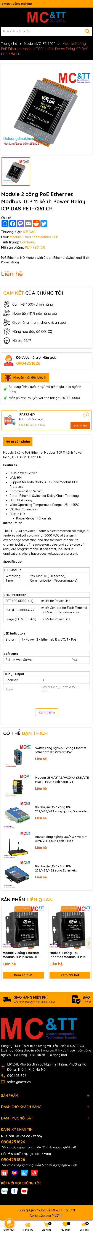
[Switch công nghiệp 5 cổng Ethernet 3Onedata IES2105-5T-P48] (17, 756)
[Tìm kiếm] (87, 31)
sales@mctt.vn (19, 1082)
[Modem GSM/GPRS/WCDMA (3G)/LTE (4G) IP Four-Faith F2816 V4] (17, 786)
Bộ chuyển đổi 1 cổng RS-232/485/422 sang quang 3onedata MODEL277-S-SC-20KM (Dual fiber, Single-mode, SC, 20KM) (61, 809)
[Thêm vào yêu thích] (40, 910)
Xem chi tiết (23, 975)
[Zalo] (4, 1191)
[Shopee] (4, 1173)
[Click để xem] (46, 109)
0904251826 (28, 363)
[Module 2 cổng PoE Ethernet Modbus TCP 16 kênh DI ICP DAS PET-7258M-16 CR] (69, 927)
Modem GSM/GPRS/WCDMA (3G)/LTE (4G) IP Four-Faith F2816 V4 (62, 780)
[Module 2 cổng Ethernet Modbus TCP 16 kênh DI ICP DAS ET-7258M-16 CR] (23, 927)
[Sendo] (34, 1173)
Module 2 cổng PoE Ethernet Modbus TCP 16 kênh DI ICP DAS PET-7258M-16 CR (67, 955)
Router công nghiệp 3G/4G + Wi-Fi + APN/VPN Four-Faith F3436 (61, 839)
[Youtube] (24, 1191)
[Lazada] (14, 1173)
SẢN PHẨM (27, 900)
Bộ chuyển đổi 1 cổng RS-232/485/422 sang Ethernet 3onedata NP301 (55, 868)
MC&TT (57, 1215)
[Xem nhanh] (40, 925)
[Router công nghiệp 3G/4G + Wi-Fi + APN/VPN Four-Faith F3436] (17, 845)
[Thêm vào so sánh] (40, 918)
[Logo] (46, 17)
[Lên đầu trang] (83, 1194)
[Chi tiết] (86, 414)
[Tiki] (24, 1173)
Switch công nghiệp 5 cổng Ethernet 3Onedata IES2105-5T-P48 (60, 750)
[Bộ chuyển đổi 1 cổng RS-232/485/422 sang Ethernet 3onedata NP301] (17, 874)
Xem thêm (46, 712)
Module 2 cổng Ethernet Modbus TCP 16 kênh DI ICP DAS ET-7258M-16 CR (22, 955)
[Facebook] (14, 1191)
